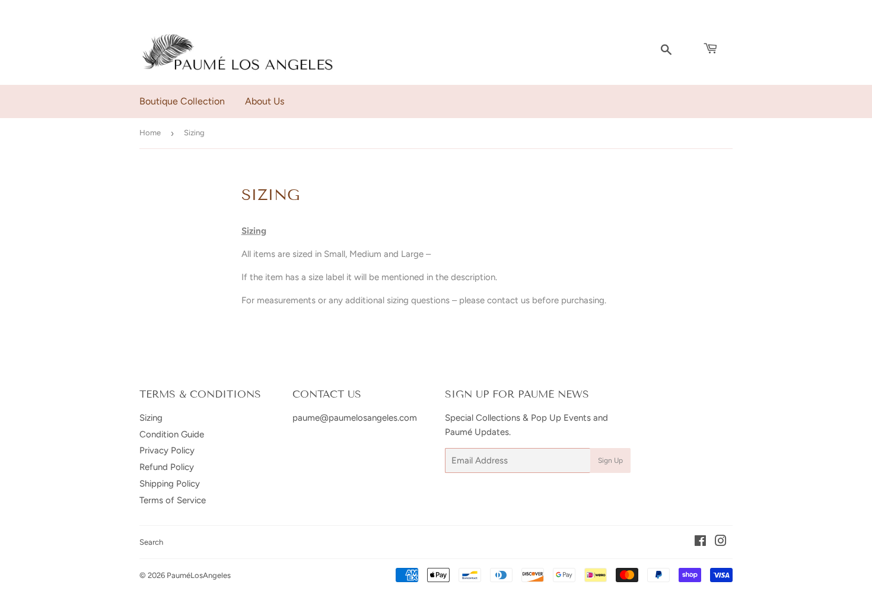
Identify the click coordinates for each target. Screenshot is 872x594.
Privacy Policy (167, 450)
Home (150, 132)
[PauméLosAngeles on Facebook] (700, 542)
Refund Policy (166, 467)
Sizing (151, 417)
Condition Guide (171, 434)
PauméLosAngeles (199, 575)
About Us (264, 101)
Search (151, 542)
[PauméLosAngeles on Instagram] (721, 542)
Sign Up (610, 460)
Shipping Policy (169, 483)
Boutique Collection (182, 101)
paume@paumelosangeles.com (354, 417)
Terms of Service (172, 500)
